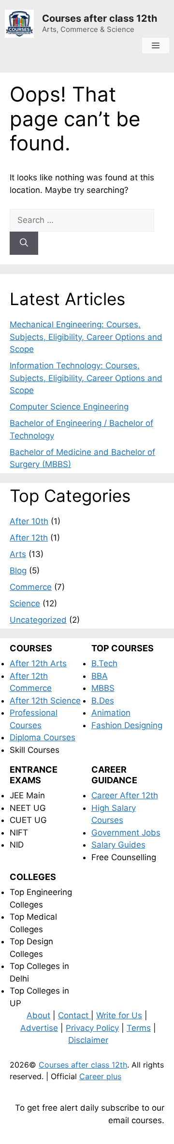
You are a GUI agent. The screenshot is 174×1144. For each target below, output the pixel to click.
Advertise (39, 1028)
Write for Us (119, 1015)
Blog (18, 570)
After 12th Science (45, 700)
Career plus (100, 1076)
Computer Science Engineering (69, 406)
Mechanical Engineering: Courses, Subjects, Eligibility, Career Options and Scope (86, 337)
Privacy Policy (92, 1028)
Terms (139, 1028)
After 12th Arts (38, 663)
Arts (18, 554)
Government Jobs (125, 832)
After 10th (29, 521)
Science (25, 603)
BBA (99, 676)
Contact (74, 1015)
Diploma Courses (42, 737)
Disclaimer (88, 1040)
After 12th (29, 538)
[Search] (24, 243)
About (38, 1015)
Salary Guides (118, 845)
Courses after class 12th (99, 18)
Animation (110, 713)
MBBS (103, 688)
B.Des (102, 700)
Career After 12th (124, 795)
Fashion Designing (126, 725)
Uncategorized (38, 620)
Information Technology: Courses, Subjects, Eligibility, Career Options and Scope (86, 378)
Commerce (31, 587)
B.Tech (104, 663)
